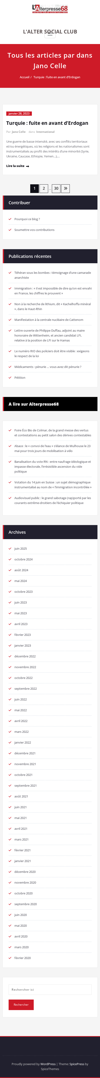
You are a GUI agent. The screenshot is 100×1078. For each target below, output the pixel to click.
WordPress (48, 1064)
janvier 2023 (22, 645)
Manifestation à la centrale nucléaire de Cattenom (48, 320)
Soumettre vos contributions (34, 230)
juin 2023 (20, 602)
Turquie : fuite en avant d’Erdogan (56, 77)
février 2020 (22, 958)
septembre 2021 (25, 785)
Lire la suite (15, 166)
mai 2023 (20, 613)
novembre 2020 (25, 882)
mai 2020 (20, 925)
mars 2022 (21, 732)
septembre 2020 (25, 904)
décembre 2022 (25, 656)
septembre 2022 (25, 688)
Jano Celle (19, 132)
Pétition (19, 377)
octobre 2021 (23, 775)
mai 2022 (20, 710)
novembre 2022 (25, 667)
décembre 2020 (25, 872)
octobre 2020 (23, 893)
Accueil (24, 77)
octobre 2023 (23, 591)
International (45, 132)
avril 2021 (20, 828)
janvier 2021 (22, 861)
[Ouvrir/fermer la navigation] (50, 33)
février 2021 (22, 850)
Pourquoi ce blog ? (27, 219)
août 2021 (21, 796)
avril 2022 (20, 721)
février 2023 (22, 635)
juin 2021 (20, 807)
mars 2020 (21, 947)
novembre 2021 (25, 764)
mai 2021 (20, 818)
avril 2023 (20, 624)
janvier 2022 (22, 742)
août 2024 (21, 570)
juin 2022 (20, 699)
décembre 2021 (25, 753)
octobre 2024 (23, 559)
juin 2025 (20, 548)
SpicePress (77, 1064)
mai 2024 (20, 581)
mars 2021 (21, 839)
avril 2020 (20, 936)
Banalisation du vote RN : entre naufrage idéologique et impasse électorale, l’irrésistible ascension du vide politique (52, 466)
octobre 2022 (23, 678)
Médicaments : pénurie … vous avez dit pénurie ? (47, 367)
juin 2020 (20, 915)
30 (56, 188)
